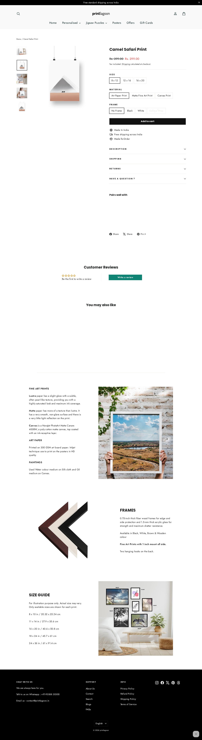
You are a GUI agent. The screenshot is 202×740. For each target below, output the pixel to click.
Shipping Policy (128, 699)
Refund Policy (127, 693)
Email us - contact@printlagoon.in (32, 700)
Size (112, 74)
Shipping (126, 64)
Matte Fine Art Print (142, 95)
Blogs (88, 704)
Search (89, 699)
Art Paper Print (119, 95)
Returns (115, 168)
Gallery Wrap (156, 110)
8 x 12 (114, 80)
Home (53, 23)
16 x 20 (140, 80)
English (99, 723)
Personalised (70, 23)
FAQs (88, 709)
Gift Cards (146, 23)
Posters (116, 23)
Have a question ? (122, 178)
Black (129, 110)
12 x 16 (127, 80)
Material (115, 89)
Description (118, 149)
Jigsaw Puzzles (95, 23)
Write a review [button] (125, 277)
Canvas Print (164, 95)
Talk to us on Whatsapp (27, 694)
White (141, 110)
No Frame (116, 110)
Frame (113, 104)
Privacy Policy (127, 688)
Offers (130, 23)
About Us (90, 688)
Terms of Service (129, 704)
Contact (89, 693)
